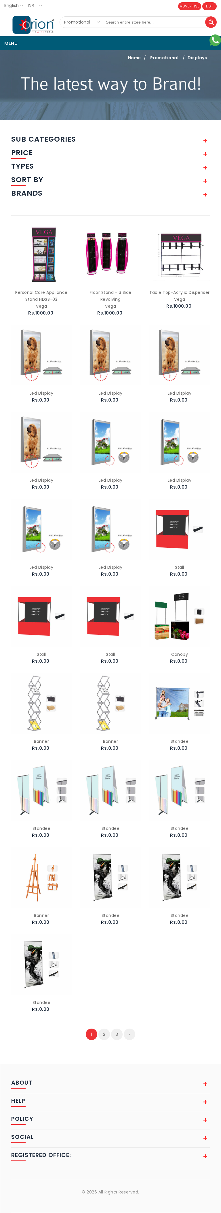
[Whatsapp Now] (215, 40)
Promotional (164, 58)
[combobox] (15, 5)
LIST (209, 6)
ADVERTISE (189, 6)
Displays (197, 58)
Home (134, 58)
